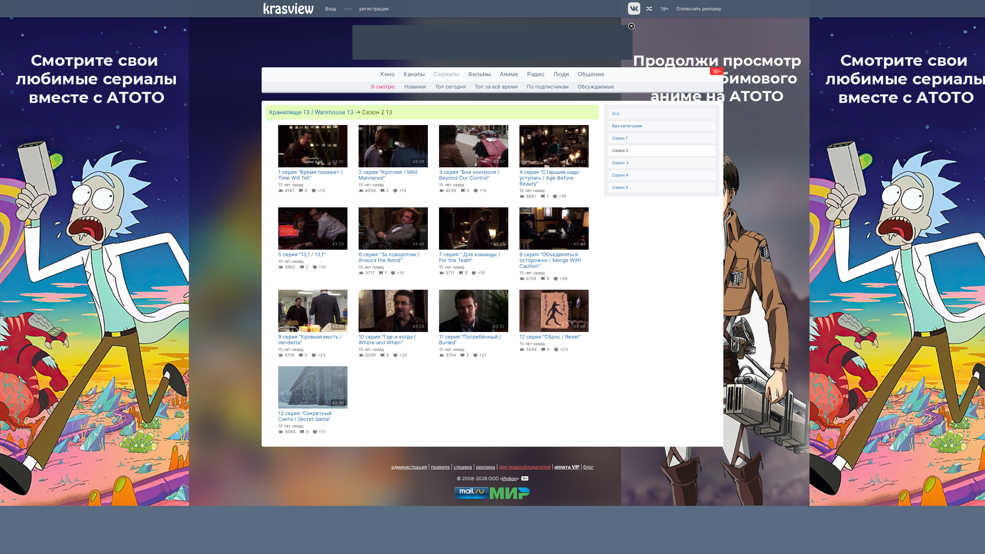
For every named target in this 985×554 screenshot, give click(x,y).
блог (588, 467)
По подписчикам (548, 86)
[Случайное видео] (648, 8)
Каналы (414, 74)
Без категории (627, 125)
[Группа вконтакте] (633, 13)
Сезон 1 (620, 138)
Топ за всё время (496, 86)
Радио (535, 74)
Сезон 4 (620, 175)
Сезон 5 (620, 187)
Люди (561, 74)
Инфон (509, 478)
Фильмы (479, 74)
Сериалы (446, 74)
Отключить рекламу (698, 9)
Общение (591, 74)
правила (440, 467)
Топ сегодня (450, 86)
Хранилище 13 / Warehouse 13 (311, 112)
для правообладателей (525, 467)
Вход (330, 9)
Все (615, 113)
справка (463, 467)
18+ (665, 9)
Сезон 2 (620, 150)
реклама (485, 467)
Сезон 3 (620, 162)
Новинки (415, 86)
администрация (409, 467)
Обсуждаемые (596, 86)
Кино (388, 74)
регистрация (374, 9)
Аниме (509, 74)
